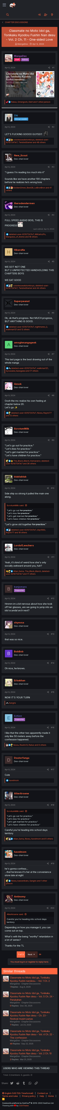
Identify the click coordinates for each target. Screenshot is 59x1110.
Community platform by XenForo (28, 1103)
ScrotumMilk (21, 428)
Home (51, 1096)
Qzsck (18, 383)
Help (42, 1096)
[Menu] (4, 5)
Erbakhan (19, 680)
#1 (53, 67)
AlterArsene (21, 793)
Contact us (42, 1093)
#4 (53, 215)
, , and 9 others (29, 745)
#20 (52, 908)
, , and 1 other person (30, 102)
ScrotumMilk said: (15, 505)
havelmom (20, 851)
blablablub (20, 476)
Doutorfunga (21, 757)
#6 (53, 313)
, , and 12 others (27, 328)
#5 (53, 261)
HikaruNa (19, 249)
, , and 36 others (28, 462)
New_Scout (20, 155)
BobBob (18, 651)
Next (30, 954)
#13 (52, 634)
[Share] (49, 68)
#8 (53, 395)
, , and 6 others (33, 839)
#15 (52, 692)
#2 (53, 127)
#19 (52, 863)
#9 (53, 440)
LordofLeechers (24, 545)
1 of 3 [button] (21, 954)
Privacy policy (29, 1096)
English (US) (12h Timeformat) (18, 1093)
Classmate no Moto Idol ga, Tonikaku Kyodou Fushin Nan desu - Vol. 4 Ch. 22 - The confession (32, 1034)
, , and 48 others (27, 141)
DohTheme (24, 1105)
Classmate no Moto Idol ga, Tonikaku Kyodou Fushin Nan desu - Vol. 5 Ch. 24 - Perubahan (32, 996)
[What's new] (52, 14)
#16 (52, 727)
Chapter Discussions (31, 984)
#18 (52, 805)
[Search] (7, 14)
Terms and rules (10, 1096)
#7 (53, 354)
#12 (52, 598)
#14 (52, 663)
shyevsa (19, 622)
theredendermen (24, 203)
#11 (52, 557)
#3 (53, 167)
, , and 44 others (27, 286)
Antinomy (19, 896)
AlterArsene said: (15, 914)
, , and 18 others (26, 235)
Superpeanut (22, 301)
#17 (52, 769)
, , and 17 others (27, 369)
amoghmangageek (25, 342)
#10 (52, 488)
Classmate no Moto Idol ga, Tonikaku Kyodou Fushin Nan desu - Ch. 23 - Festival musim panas (30, 1015)
